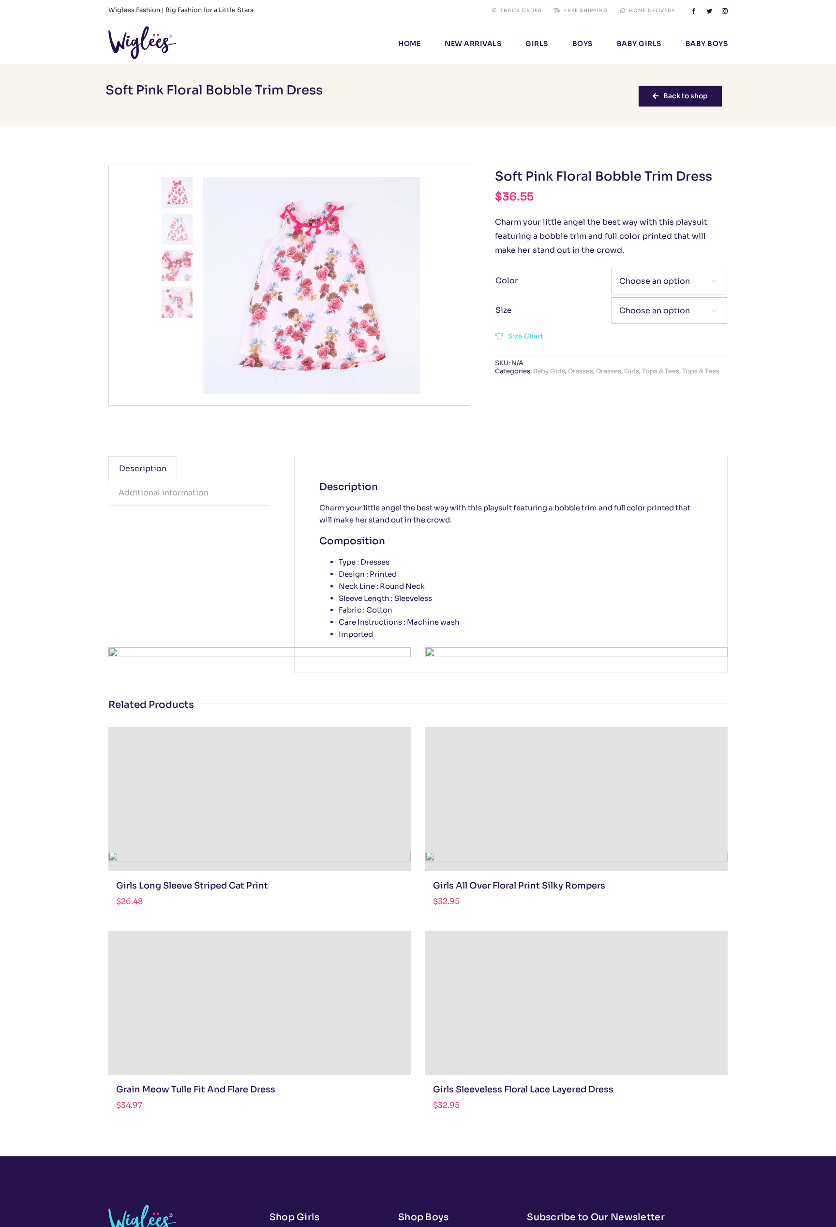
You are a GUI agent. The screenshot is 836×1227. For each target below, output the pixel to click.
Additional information (164, 493)
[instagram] (725, 11)
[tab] (142, 468)
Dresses (580, 371)
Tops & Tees (660, 371)
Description (142, 468)
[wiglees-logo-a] (142, 1208)
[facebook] (694, 11)
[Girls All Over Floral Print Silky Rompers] (576, 799)
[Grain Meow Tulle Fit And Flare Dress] (259, 1003)
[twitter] (709, 11)
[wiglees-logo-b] (142, 30)
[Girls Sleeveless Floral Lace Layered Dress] (576, 1003)
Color (506, 281)
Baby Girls (549, 371)
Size (503, 310)
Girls (631, 371)
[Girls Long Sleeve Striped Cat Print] (259, 799)
